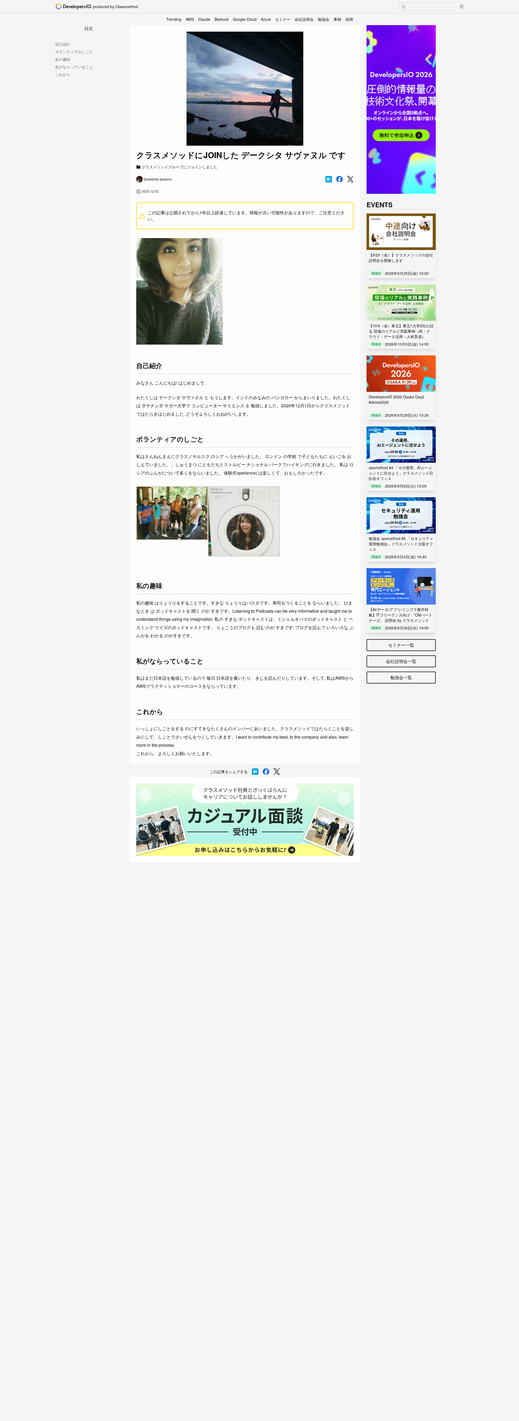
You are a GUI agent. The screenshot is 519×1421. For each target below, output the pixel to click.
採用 (349, 19)
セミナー (282, 19)
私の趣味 (62, 59)
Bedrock (222, 19)
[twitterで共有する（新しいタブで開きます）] (350, 179)
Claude (204, 19)
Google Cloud (245, 19)
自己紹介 (62, 44)
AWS (190, 19)
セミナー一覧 (401, 645)
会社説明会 (304, 19)
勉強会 (323, 19)
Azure (266, 19)
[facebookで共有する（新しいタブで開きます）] (339, 179)
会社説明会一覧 (401, 661)
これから (62, 74)
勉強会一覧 (401, 677)
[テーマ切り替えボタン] (461, 6)
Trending (173, 19)
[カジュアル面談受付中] (245, 819)
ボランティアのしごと (74, 51)
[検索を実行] (403, 7)
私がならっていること (74, 66)
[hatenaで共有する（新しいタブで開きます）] (328, 179)
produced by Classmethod (115, 6)
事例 (337, 19)
